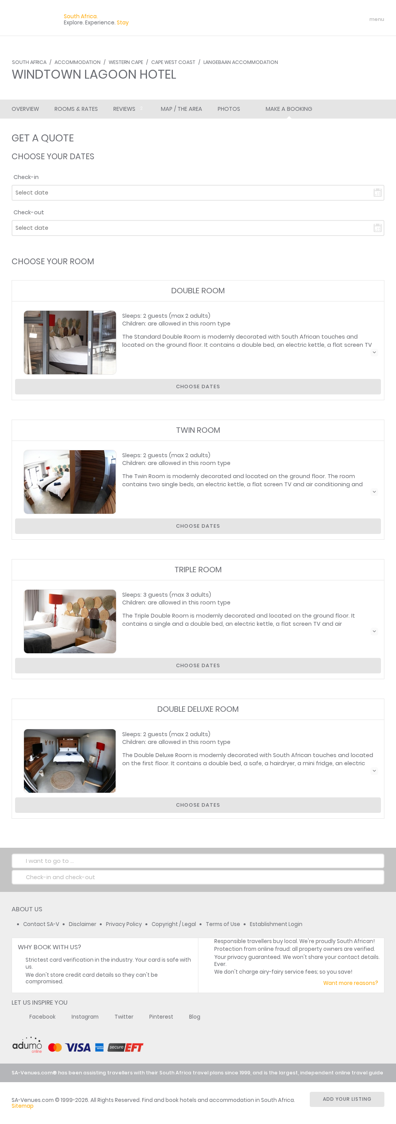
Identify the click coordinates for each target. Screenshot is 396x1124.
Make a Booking (289, 109)
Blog (194, 1017)
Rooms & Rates (76, 109)
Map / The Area (181, 109)
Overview (25, 109)
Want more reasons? (350, 983)
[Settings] (344, 19)
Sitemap (23, 1106)
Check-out (29, 212)
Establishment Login (276, 924)
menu (362, 19)
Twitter (123, 1017)
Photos (229, 109)
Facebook (42, 1017)
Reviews (128, 109)
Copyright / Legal (174, 924)
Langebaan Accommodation (240, 62)
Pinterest (161, 1017)
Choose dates (198, 386)
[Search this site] (317, 19)
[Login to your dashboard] (330, 19)
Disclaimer (82, 924)
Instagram (85, 1017)
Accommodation (78, 62)
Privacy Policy (124, 924)
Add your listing (347, 1099)
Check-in (26, 177)
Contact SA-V (41, 924)
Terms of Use (223, 924)
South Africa (29, 62)
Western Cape (126, 62)
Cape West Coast (173, 62)
